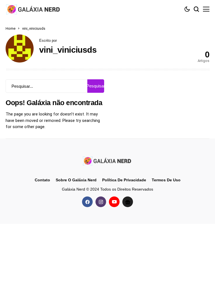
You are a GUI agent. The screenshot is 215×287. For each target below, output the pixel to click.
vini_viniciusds (68, 49)
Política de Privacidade (124, 180)
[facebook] (87, 201)
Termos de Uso (166, 180)
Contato (42, 180)
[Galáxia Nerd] (34, 9)
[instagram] (100, 201)
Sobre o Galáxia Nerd (76, 180)
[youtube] (114, 201)
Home (10, 28)
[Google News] (127, 201)
